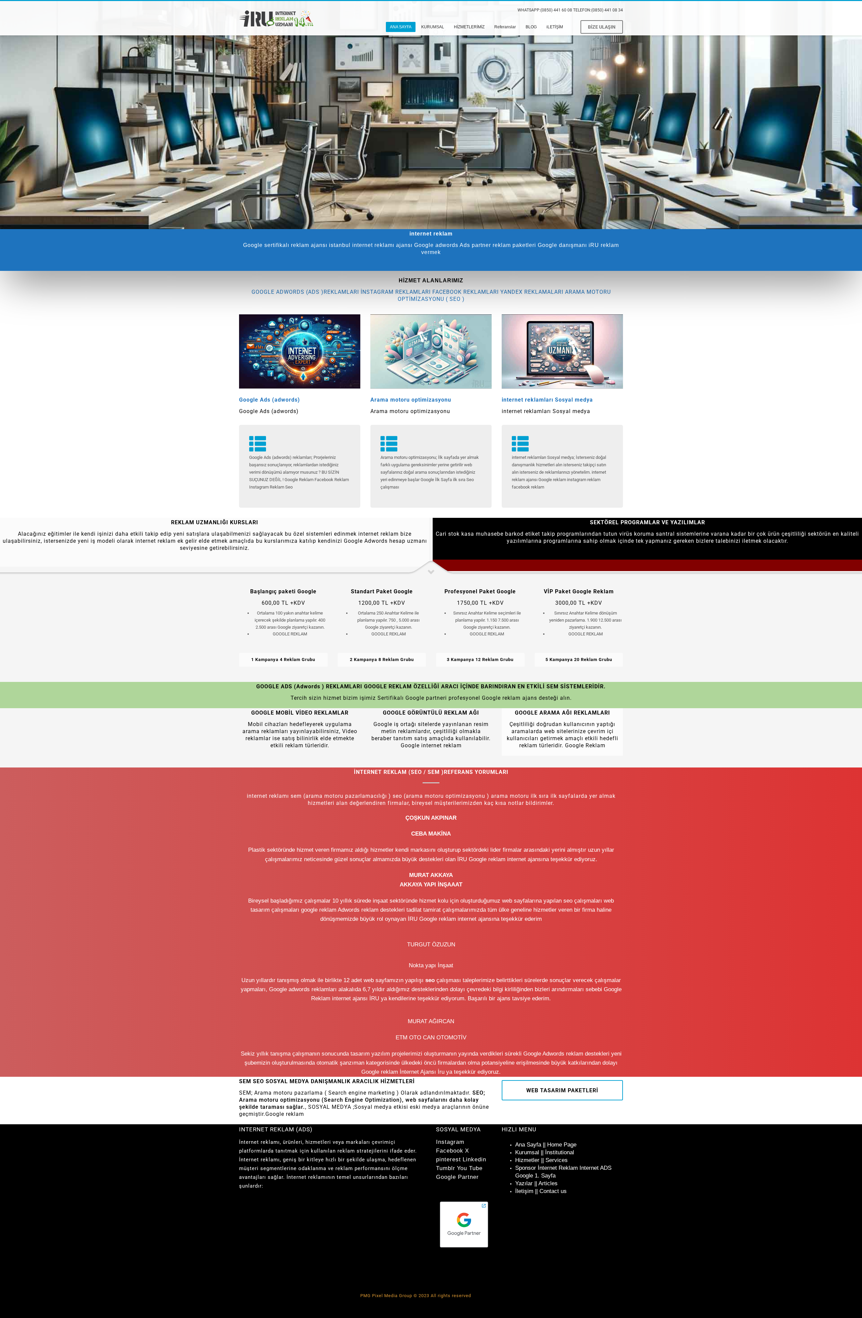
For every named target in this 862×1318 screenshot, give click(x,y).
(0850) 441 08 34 (607, 10)
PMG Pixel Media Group (386, 1295)
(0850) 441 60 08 (556, 10)
